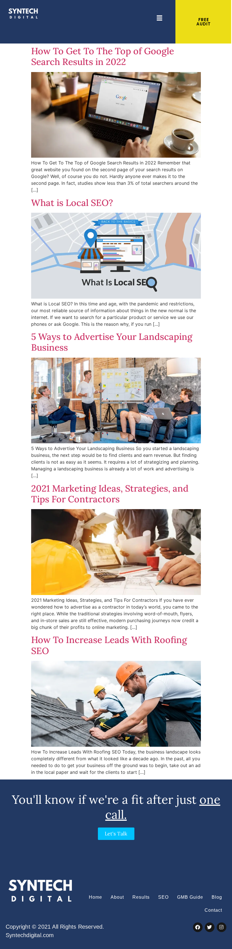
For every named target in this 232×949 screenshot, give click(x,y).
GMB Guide (190, 897)
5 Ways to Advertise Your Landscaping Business (111, 342)
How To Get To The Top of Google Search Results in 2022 (102, 56)
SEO (163, 897)
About (117, 897)
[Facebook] (198, 927)
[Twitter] (209, 927)
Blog (217, 897)
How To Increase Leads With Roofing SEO (109, 645)
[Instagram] (221, 927)
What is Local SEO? (72, 203)
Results (141, 897)
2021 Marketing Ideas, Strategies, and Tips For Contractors (109, 494)
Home (95, 897)
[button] (159, 18)
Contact (213, 910)
